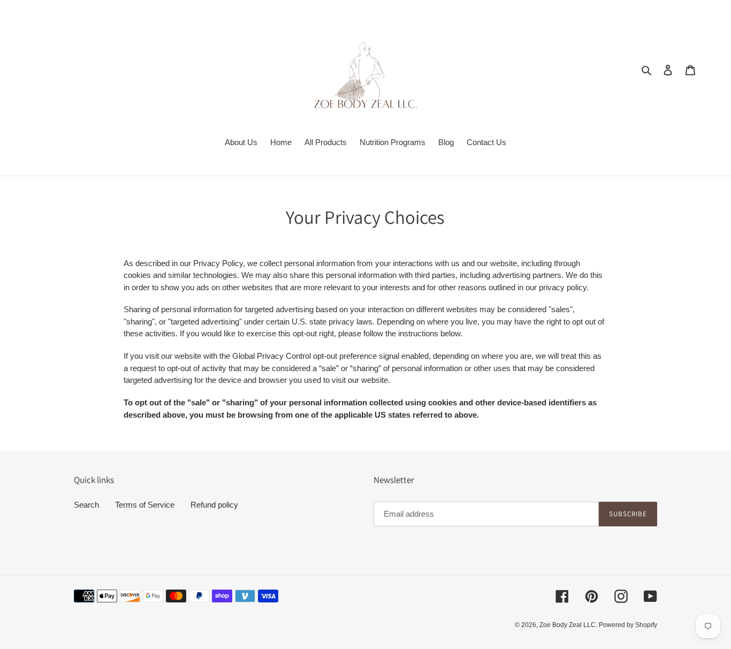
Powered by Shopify (628, 625)
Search (86, 504)
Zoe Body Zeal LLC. (569, 625)
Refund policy (214, 504)
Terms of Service (144, 504)
